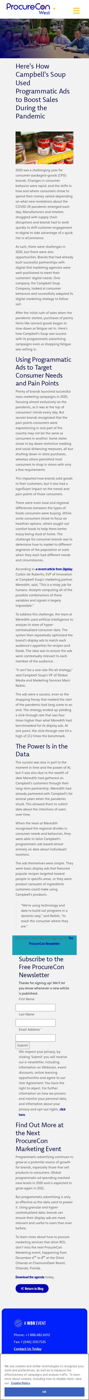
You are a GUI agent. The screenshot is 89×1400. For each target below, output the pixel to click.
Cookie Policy (20, 1383)
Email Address (30, 1029)
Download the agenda (30, 1277)
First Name (27, 999)
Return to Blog (33, 1288)
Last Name (26, 1014)
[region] (44, 1377)
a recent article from (54, 569)
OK (44, 1391)
